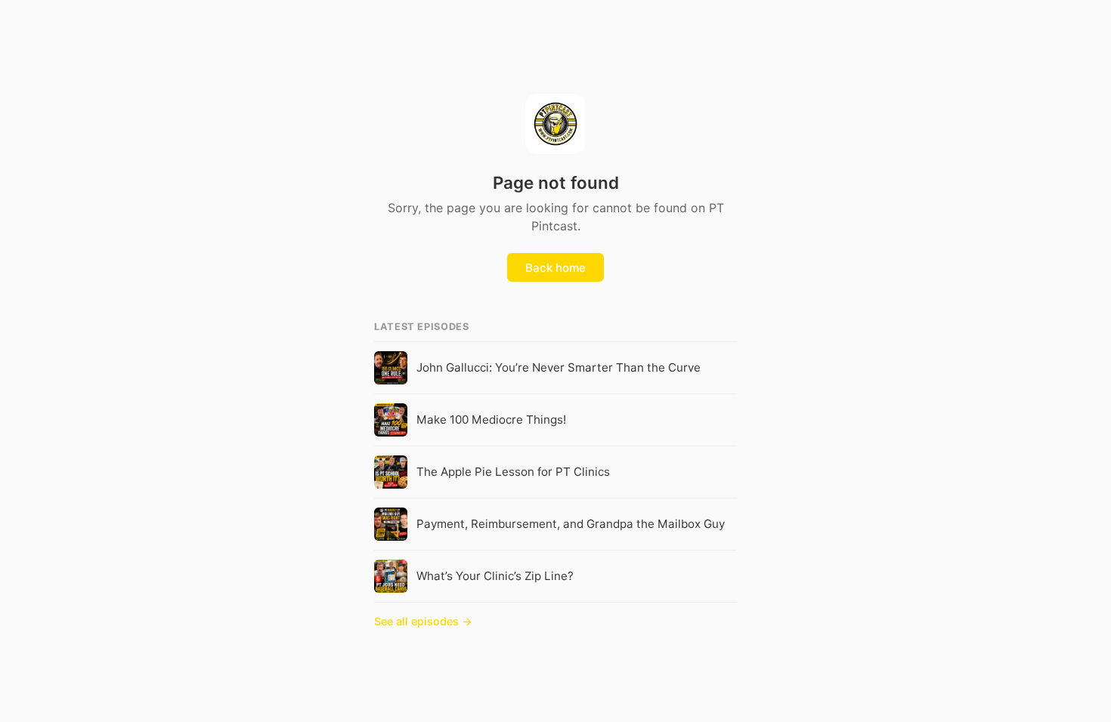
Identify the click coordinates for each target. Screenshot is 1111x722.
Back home (555, 268)
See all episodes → (423, 621)
